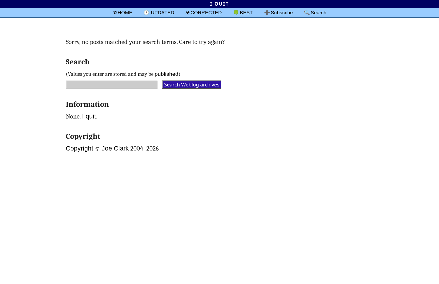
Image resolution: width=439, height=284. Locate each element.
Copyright (79, 148)
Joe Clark (115, 148)
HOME (125, 12)
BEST (246, 12)
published (166, 74)
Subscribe (282, 12)
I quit (89, 116)
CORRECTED (206, 12)
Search (318, 12)
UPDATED (162, 12)
